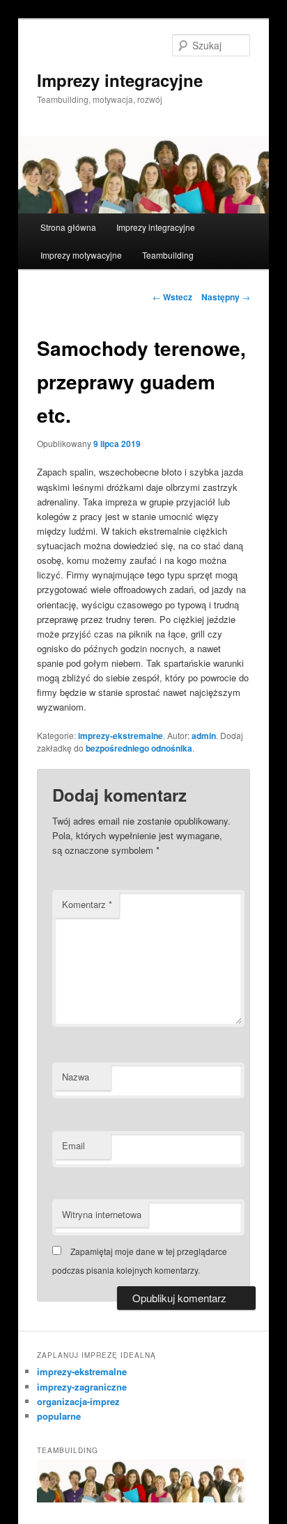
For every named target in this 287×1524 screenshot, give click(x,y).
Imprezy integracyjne (120, 80)
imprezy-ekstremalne (120, 735)
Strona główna (68, 227)
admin (204, 735)
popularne (59, 1415)
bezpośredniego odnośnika (139, 748)
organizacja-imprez (78, 1401)
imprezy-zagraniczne (82, 1386)
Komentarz (87, 904)
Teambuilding (168, 255)
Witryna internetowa (101, 1214)
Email (73, 1145)
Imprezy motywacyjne (81, 255)
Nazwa (75, 1076)
